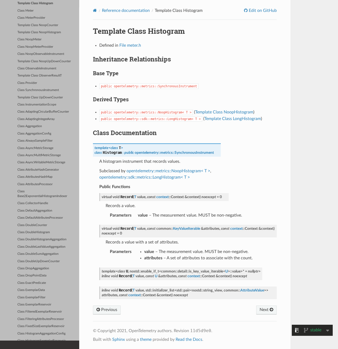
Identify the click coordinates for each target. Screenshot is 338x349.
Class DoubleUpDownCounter (38, 261)
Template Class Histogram (35, 3)
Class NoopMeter (29, 39)
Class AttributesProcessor (35, 184)
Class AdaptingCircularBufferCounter (43, 111)
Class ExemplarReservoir (34, 304)
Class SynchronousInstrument (38, 90)
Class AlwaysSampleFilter (35, 140)
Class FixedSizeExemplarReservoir (40, 326)
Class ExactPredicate (31, 282)
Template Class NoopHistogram (39, 32)
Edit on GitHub (262, 10)
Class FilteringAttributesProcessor (40, 319)
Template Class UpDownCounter (40, 97)
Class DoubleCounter (32, 225)
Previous (108, 310)
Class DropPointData (31, 275)
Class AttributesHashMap (35, 176)
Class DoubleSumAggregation (38, 253)
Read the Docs (189, 339)
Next (265, 310)
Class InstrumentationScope (36, 104)
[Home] (95, 10)
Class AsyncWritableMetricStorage (41, 162)
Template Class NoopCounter (37, 25)
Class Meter (25, 10)
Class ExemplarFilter (31, 297)
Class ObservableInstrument (36, 68)
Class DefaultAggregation (34, 210)
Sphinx (118, 339)
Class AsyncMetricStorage (35, 148)
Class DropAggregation (33, 268)
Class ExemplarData (31, 290)
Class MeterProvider (31, 17)
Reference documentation (126, 10)
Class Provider (27, 83)
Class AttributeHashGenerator (38, 169)
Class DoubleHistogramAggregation (42, 239)
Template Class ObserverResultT (39, 75)
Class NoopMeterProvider (35, 46)
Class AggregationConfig (34, 133)
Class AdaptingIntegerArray (36, 119)
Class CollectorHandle (32, 203)
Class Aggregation (29, 126)
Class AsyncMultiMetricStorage (39, 155)
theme (146, 339)
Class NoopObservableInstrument (40, 53)
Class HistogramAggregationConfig (41, 333)
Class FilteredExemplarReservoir (39, 311)
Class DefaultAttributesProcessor (40, 217)
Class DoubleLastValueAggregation (41, 246)
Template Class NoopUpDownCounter (44, 61)
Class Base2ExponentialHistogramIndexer (42, 194)
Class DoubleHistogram (33, 232)
